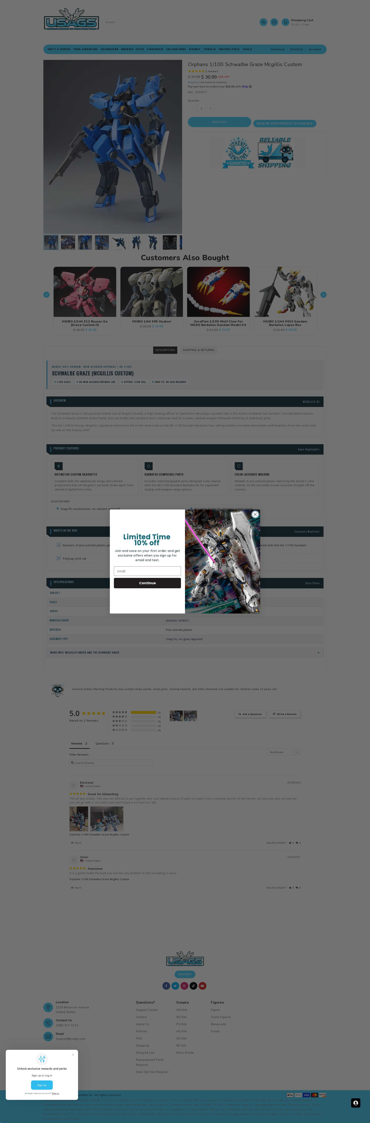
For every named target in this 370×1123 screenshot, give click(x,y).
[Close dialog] (255, 514)
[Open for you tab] (355, 1103)
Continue (147, 583)
